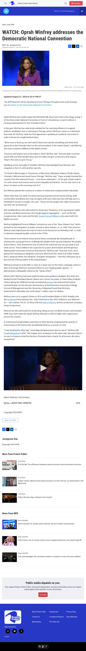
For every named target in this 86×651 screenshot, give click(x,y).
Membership (36, 622)
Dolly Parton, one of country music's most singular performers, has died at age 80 (50, 540)
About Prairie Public (39, 612)
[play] (6, 11)
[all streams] (82, 11)
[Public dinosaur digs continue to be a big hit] (9, 498)
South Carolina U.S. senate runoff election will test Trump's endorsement (46, 524)
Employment (53, 612)
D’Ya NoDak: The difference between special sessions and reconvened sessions (49, 464)
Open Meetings (71, 617)
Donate (76, 3)
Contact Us (36, 617)
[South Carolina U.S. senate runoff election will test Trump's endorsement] (9, 524)
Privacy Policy (71, 612)
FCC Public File (54, 622)
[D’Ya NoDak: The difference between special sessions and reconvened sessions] (9, 465)
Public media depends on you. (43, 583)
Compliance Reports (56, 617)
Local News (21, 461)
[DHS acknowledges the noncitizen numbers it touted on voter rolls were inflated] (9, 557)
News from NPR (8, 25)
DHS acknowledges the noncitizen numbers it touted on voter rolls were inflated (49, 556)
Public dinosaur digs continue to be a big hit (35, 497)
